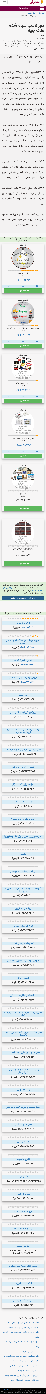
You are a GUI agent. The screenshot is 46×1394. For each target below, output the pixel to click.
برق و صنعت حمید (23, 1211)
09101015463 (23, 280)
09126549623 (23, 390)
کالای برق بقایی (23, 623)
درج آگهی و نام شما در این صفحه (23, 598)
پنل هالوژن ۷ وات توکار (23, 784)
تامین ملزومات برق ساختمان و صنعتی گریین (23, 642)
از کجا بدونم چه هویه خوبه (29, 1351)
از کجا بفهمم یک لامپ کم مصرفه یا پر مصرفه (22, 1365)
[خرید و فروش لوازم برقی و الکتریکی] (37, 286)
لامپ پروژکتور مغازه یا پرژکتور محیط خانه (23, 750)
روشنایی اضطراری (23, 909)
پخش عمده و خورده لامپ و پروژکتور (23, 1107)
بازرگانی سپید (23, 1246)
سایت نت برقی (7, 1389)
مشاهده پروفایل (23, 290)
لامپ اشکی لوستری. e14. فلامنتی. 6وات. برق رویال (23, 1034)
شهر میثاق (23, 695)
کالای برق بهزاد (23, 1159)
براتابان (23, 854)
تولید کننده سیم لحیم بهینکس (23, 1266)
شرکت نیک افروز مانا (23, 1283)
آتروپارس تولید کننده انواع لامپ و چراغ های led (23, 890)
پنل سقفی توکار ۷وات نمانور (23, 995)
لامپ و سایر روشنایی (23, 802)
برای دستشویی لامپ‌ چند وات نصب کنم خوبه (21, 1356)
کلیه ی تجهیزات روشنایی (23, 943)
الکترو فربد (23, 1177)
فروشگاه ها (24, 8)
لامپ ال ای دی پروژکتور (23, 767)
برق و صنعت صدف (23, 1229)
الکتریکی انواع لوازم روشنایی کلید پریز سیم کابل (23, 1014)
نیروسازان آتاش (23, 1194)
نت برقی (41, 13)
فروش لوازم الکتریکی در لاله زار (23, 678)
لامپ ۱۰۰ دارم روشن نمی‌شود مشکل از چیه (23, 1322)
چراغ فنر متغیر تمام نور (23, 926)
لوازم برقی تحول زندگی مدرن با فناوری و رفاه (22, 1375)
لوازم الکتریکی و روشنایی (23, 1301)
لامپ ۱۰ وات (23, 978)
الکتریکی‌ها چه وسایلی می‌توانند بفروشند (23, 1327)
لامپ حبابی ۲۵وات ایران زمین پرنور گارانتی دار (23, 1071)
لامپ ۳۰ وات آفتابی (23, 1125)
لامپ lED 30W (23, 1090)
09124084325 (23, 335)
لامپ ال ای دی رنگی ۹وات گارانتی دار (23, 1053)
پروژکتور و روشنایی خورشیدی (23, 871)
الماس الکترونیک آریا (23, 660)
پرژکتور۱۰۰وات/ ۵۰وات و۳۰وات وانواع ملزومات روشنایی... (23, 731)
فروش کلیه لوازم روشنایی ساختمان (23, 961)
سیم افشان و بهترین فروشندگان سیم (25, 1380)
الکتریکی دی (23, 1142)
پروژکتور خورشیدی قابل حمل (23, 712)
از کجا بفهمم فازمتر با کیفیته (28, 1370)
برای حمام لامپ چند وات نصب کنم (25, 1361)
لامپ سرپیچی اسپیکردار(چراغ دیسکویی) (23, 837)
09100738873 (23, 445)
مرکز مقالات (31, 13)
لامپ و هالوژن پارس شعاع (23, 819)
